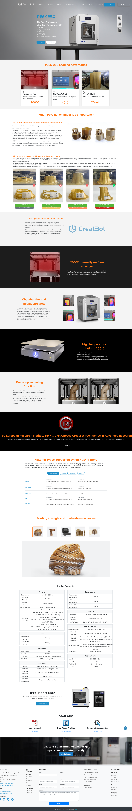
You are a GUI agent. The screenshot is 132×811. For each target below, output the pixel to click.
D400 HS (28, 785)
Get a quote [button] (41, 42)
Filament (59, 4)
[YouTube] (7, 799)
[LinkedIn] (3, 799)
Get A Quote (110, 4)
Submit (58, 803)
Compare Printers (42, 703)
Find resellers (88, 787)
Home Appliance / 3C (90, 777)
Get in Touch (66, 754)
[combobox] (69, 775)
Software (50, 4)
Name (40, 772)
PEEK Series (29, 788)
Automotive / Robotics (90, 779)
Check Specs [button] (51, 42)
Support (82, 4)
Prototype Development (91, 772)
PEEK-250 (29, 790)
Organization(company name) (67, 779)
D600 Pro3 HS (29, 782)
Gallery (90, 4)
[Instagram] (11, 799)
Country (62, 772)
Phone (40, 784)
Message (41, 790)
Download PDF (34, 731)
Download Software (66, 731)
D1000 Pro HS (29, 777)
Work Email (42, 779)
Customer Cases (100, 4)
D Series (28, 774)
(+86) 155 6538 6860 (6, 785)
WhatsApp (62, 784)
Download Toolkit (97, 731)
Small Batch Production (91, 775)
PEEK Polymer (88, 781)
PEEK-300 (29, 792)
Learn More (66, 446)
